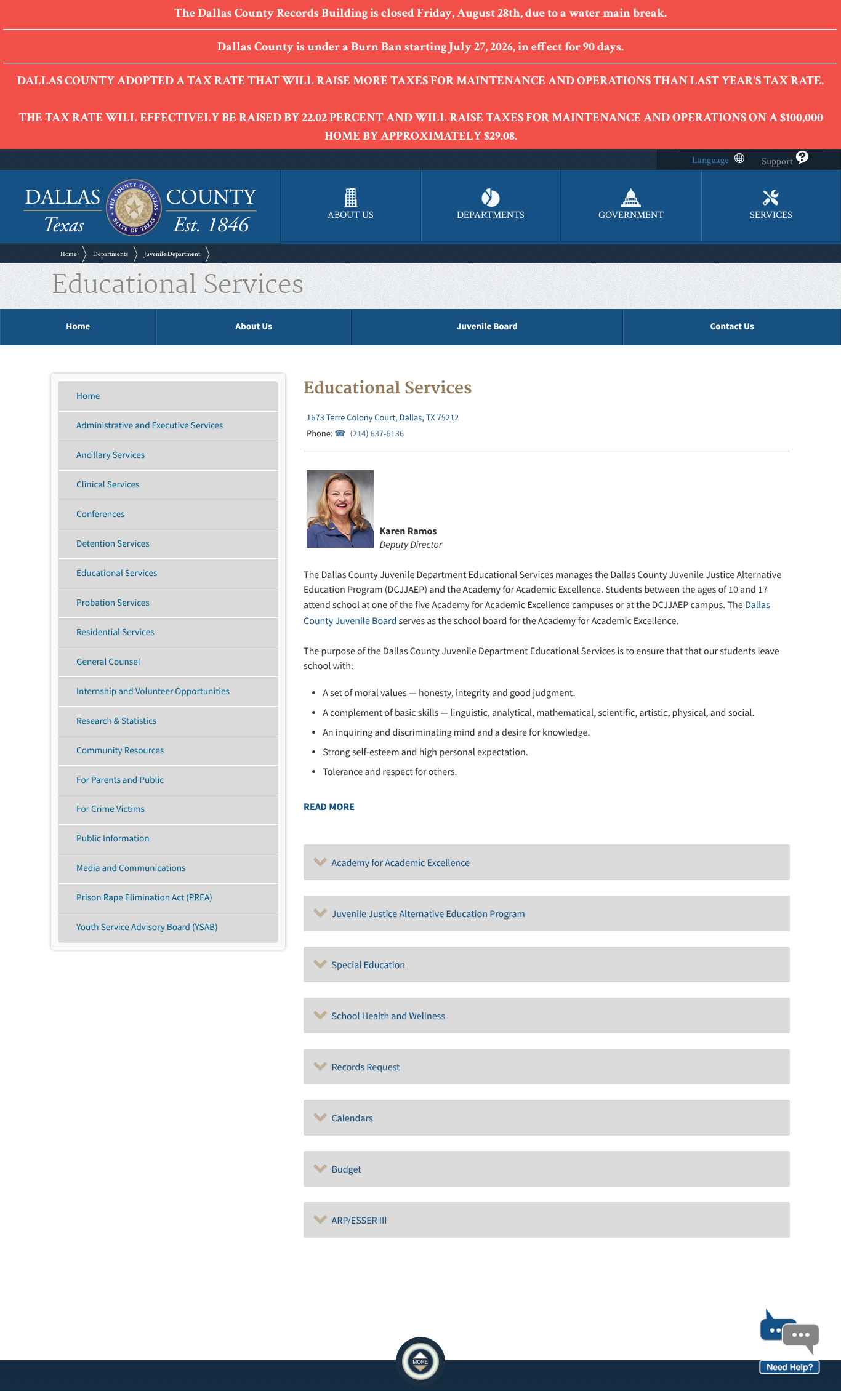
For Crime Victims (110, 809)
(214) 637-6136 (377, 433)
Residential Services (115, 632)
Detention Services (113, 544)
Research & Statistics (116, 721)
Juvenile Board (487, 326)
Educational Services (116, 573)
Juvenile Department (172, 254)
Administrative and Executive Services (149, 425)
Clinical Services (107, 485)
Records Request (364, 1067)
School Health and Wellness (386, 1016)
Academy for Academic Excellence (399, 863)
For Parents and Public (120, 780)
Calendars (350, 1118)
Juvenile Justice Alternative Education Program (426, 914)
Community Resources (120, 750)
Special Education (366, 965)
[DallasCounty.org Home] (140, 234)
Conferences (100, 514)
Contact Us (732, 326)
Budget (344, 1169)
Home (68, 254)
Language (710, 160)
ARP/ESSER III (357, 1220)
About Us (254, 326)
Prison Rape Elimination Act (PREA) (144, 898)
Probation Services (113, 603)
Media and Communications (130, 868)
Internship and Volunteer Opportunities (153, 691)
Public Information (112, 838)
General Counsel (108, 662)
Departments (110, 254)
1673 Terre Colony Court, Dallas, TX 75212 (383, 417)
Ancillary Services (110, 455)
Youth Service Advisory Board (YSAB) (146, 927)
